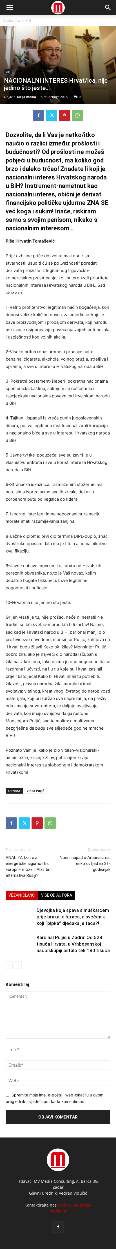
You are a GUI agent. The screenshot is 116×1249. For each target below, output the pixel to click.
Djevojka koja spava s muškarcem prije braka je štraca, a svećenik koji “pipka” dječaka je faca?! (73, 916)
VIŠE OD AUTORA (56, 895)
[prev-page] (9, 965)
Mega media (26, 97)
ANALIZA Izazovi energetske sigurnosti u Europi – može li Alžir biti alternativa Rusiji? (29, 866)
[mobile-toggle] (10, 7)
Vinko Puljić (35, 791)
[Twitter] (51, 115)
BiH (28, 20)
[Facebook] (38, 115)
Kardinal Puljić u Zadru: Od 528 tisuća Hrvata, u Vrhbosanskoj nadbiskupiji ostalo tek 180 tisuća (73, 944)
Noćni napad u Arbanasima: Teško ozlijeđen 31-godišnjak (85, 863)
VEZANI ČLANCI (21, 895)
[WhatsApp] (77, 115)
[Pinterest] (64, 115)
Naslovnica (11, 20)
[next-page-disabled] (18, 965)
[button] (108, 7)
